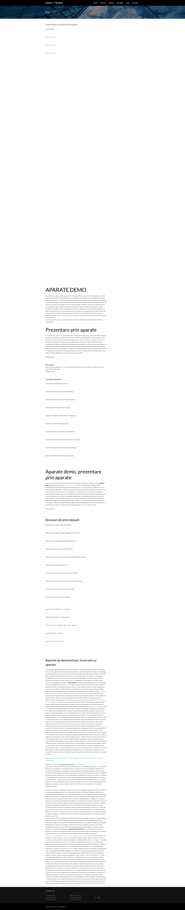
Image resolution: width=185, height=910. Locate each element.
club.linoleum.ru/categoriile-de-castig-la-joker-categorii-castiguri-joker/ (66, 835)
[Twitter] (99, 897)
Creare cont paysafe (79, 764)
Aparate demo (50, 29)
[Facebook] (95, 897)
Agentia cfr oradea (70, 485)
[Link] (54, 3)
